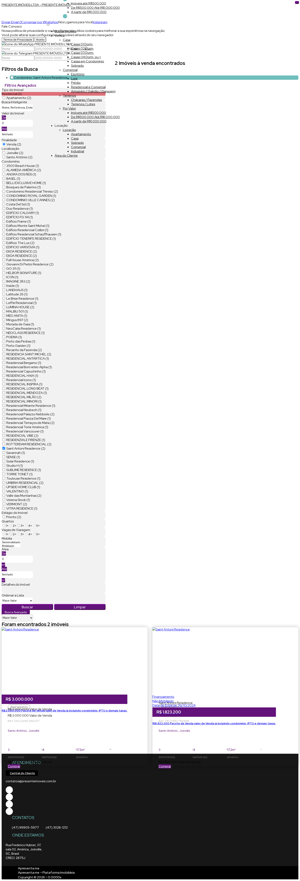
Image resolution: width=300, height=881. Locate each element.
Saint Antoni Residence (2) (25, 448)
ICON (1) (12, 277)
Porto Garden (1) (18, 346)
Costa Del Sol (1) (18, 204)
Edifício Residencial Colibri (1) (27, 230)
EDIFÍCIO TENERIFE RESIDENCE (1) (31, 238)
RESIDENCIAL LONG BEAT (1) (27, 388)
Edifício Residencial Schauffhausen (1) (33, 234)
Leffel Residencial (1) (21, 303)
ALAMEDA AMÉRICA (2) (23, 170)
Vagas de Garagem (16, 530)
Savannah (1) (15, 453)
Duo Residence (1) (19, 208)
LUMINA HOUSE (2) (20, 307)
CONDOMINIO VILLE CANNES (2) (30, 200)
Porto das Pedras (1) (20, 341)
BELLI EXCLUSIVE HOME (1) (26, 183)
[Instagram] (9, 811)
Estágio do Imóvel (15, 513)
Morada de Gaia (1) (20, 324)
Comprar (14, 766)
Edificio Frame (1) (18, 221)
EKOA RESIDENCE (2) (21, 251)
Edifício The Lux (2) (20, 243)
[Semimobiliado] (11, 542)
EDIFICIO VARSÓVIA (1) (22, 247)
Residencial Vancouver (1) (25, 431)
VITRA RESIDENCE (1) (21, 508)
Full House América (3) (22, 260)
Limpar (80, 607)
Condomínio (11, 161)
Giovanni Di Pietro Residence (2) (29, 264)
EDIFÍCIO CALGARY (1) (22, 213)
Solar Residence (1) (20, 461)
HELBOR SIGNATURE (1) (23, 273)
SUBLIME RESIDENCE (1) (23, 470)
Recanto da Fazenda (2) (24, 350)
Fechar (297, 2)
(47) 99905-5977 (25, 828)
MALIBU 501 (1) (17, 311)
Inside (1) (12, 286)
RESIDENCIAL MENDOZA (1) (26, 393)
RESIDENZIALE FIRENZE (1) (25, 440)
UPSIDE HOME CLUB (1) (23, 487)
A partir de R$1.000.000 (89, 12)
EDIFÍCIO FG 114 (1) (19, 217)
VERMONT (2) (16, 504)
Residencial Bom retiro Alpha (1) (29, 367)
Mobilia (7, 538)
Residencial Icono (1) (21, 380)
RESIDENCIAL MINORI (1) (24, 401)
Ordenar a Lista (13, 595)
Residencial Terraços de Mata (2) (30, 423)
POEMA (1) (14, 337)
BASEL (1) (13, 178)
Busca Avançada (16, 612)
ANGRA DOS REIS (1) (21, 174)
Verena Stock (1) (18, 500)
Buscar (27, 607)
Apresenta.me (28, 868)
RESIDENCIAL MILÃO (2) (23, 397)
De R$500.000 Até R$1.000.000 (95, 8)
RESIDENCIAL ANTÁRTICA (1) (27, 358)
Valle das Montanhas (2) (23, 495)
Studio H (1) (14, 465)
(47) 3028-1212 (57, 828)
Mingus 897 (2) (17, 320)
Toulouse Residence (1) (23, 478)
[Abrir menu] (48, 24)
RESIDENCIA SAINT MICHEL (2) (28, 354)
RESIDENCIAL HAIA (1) (22, 375)
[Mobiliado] (11, 546)
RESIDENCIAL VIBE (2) (22, 435)
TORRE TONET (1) (19, 474)
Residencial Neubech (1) (23, 410)
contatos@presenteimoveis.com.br (31, 781)
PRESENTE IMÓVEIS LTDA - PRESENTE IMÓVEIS (36, 5)
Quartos (8, 521)
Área (5, 549)
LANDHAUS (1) (17, 290)
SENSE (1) (13, 457)
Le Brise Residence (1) (22, 298)
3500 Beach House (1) (22, 166)
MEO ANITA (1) (16, 316)
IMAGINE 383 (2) (18, 281)
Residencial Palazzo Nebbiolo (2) (30, 414)
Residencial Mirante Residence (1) (30, 405)
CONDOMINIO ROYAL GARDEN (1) (31, 196)
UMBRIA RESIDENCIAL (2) (24, 483)
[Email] (9, 804)
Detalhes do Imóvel (16, 584)
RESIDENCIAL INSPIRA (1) (24, 384)
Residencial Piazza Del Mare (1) (28, 418)
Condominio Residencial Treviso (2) (32, 191)
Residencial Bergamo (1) (23, 363)
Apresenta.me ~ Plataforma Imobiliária (46, 872)
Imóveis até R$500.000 (88, 3)
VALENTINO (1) (17, 491)
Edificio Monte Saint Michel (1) (27, 226)
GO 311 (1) (13, 268)
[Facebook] (9, 789)
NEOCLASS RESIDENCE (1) (25, 333)
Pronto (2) (13, 517)
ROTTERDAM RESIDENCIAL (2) (28, 444)
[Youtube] (9, 797)
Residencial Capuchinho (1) (26, 371)
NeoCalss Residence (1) (23, 328)
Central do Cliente (22, 773)
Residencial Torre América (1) (27, 427)
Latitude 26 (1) (17, 294)
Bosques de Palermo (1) (23, 187)
